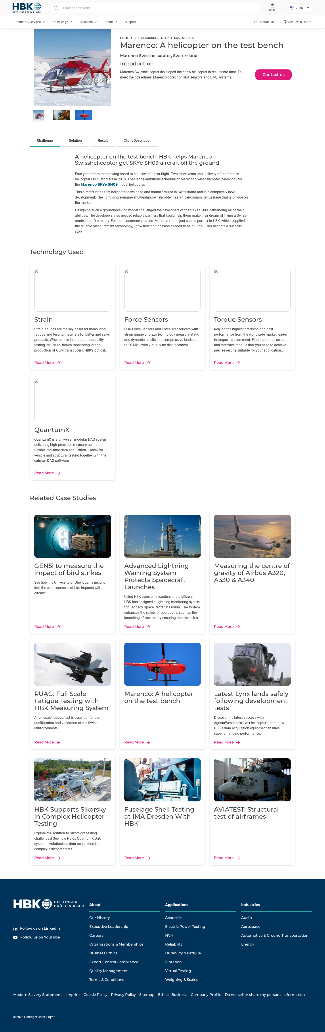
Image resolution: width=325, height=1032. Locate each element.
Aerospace (250, 927)
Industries (250, 905)
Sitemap (147, 995)
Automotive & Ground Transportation (274, 935)
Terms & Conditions (106, 980)
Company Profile (206, 995)
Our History (99, 918)
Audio (246, 918)
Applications (176, 905)
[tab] (46, 141)
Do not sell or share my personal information (265, 995)
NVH (169, 935)
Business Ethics (103, 953)
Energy (247, 944)
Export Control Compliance (113, 962)
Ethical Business (172, 995)
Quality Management (108, 971)
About (95, 905)
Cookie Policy (95, 995)
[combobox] (155, 8)
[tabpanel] (162, 194)
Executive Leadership (108, 927)
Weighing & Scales (181, 980)
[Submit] (55, 8)
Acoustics (173, 918)
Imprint (73, 995)
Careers (96, 935)
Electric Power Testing (185, 927)
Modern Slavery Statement (37, 995)
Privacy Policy (123, 995)
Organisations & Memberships (116, 944)
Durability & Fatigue (183, 953)
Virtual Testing (178, 971)
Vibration (173, 962)
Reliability (174, 944)
